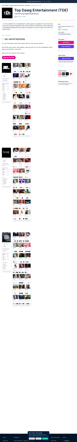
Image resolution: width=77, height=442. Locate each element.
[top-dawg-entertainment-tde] (42, 1)
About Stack (5, 440)
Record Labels (27, 5)
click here (67, 84)
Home (3, 5)
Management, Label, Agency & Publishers (17, 5)
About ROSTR (53, 440)
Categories (7, 5)
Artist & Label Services (18, 440)
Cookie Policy (45, 435)
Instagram (66, 440)
